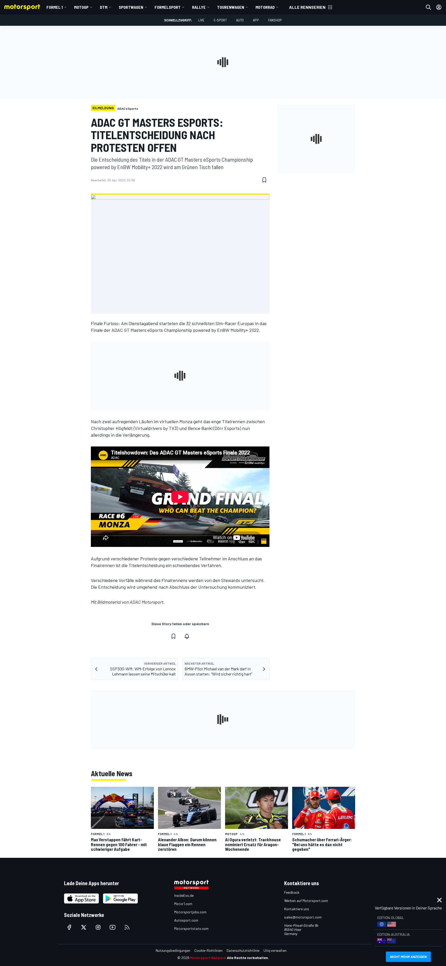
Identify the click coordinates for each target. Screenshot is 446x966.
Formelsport (168, 7)
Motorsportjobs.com (190, 912)
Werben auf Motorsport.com (306, 900)
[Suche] (428, 7)
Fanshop (275, 20)
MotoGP (81, 7)
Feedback (291, 892)
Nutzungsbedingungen (173, 950)
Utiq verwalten (275, 950)
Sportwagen (131, 7)
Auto (240, 20)
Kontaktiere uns (296, 909)
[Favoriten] (264, 180)
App (256, 20)
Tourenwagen (230, 7)
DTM (103, 7)
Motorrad (265, 7)
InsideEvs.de (184, 895)
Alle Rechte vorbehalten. (248, 957)
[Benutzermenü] (439, 7)
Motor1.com (183, 903)
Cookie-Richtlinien (208, 950)
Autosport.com (186, 920)
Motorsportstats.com (191, 928)
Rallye (199, 7)
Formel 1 (54, 7)
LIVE (201, 20)
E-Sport (220, 20)
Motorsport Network (208, 957)
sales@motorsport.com (303, 917)
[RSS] (127, 927)
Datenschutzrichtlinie (243, 950)
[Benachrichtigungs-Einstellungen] (187, 636)
